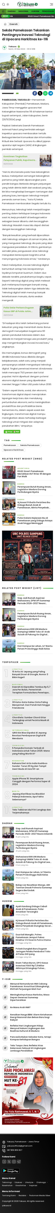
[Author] (4, 47)
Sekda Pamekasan (30, 445)
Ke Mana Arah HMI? (20, 1007)
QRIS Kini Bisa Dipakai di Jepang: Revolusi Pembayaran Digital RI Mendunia (29, 735)
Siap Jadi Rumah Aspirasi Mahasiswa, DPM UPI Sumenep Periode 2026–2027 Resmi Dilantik (33, 601)
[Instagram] (14, 1161)
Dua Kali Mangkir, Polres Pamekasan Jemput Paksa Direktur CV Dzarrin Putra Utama (33, 937)
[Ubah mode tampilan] (7, 4)
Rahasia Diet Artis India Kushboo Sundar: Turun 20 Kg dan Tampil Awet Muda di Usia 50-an (29, 766)
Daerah (12, 11)
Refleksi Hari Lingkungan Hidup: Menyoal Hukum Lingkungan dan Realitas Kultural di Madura (27, 1028)
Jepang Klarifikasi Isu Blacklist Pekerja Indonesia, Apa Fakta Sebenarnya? (28, 797)
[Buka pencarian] (3, 4)
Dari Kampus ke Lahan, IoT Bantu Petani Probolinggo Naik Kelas (35, 647)
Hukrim (35, 11)
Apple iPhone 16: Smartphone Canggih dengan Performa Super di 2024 (31, 781)
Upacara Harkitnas (13, 450)
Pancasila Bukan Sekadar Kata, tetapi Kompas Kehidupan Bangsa (30, 1038)
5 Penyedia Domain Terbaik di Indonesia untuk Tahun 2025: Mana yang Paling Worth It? (31, 751)
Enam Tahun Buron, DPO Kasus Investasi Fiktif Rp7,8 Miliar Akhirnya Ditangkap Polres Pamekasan (32, 966)
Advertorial (23, 468)
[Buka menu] (50, 5)
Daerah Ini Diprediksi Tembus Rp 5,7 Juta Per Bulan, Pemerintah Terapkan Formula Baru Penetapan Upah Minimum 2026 (31, 690)
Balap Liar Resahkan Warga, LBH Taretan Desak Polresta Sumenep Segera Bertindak (34, 888)
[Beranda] (3, 11)
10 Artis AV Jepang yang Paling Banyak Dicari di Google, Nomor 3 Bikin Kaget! (30, 674)
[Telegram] (50, 93)
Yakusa (12, 46)
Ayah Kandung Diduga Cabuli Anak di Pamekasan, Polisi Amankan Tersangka (31, 909)
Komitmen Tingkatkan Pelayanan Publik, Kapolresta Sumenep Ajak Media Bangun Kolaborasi (19, 158)
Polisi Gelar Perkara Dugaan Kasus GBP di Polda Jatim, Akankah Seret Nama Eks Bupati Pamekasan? (21, 309)
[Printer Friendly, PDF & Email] (12, 431)
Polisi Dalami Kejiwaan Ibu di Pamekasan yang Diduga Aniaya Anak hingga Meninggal (34, 521)
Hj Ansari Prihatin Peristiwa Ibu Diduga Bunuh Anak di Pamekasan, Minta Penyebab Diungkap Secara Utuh (33, 505)
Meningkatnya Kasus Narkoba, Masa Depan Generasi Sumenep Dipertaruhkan (29, 997)
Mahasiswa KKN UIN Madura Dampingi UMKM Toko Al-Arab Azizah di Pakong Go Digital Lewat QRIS (33, 632)
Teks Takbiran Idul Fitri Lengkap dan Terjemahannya (31, 811)
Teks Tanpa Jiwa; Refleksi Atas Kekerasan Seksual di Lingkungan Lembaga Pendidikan (28, 1048)
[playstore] (10, 1172)
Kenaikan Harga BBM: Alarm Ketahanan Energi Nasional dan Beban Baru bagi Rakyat (31, 1017)
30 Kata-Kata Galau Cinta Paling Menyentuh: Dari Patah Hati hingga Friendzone (31, 705)
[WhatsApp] (45, 93)
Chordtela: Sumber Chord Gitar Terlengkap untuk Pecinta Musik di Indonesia (30, 720)
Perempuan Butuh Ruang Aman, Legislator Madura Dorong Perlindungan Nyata (34, 489)
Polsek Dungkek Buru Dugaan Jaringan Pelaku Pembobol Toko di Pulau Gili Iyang (33, 951)
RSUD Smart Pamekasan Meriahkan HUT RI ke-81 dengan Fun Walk (34, 474)
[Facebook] (34, 93)
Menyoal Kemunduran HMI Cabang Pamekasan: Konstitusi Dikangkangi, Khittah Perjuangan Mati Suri (30, 986)
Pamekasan (10, 445)
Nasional (23, 11)
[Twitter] (40, 93)
